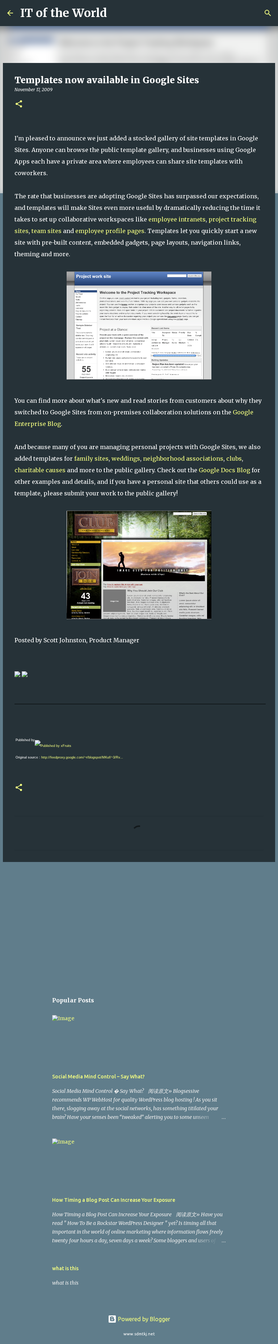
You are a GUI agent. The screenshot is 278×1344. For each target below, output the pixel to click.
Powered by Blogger (143, 1319)
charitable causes (40, 470)
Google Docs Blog (224, 470)
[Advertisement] (139, 923)
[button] (18, 104)
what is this (65, 1268)
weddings (125, 458)
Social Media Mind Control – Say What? (98, 1076)
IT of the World (63, 13)
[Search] (117, 13)
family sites (91, 458)
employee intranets (177, 219)
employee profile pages (109, 230)
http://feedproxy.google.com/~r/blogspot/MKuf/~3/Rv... (82, 757)
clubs (234, 458)
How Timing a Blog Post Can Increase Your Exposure (113, 1200)
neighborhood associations (183, 458)
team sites (46, 230)
